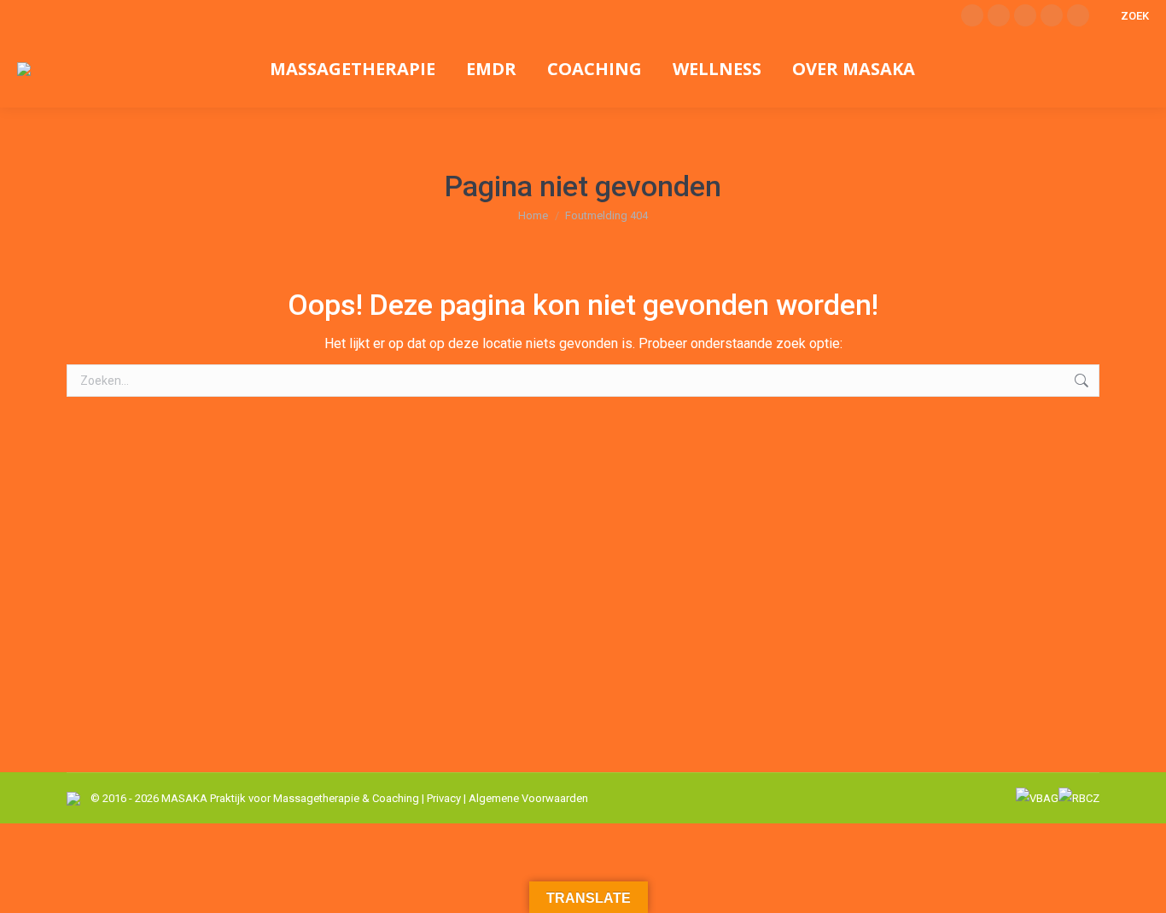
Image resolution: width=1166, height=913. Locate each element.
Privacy (444, 798)
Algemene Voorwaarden (528, 798)
